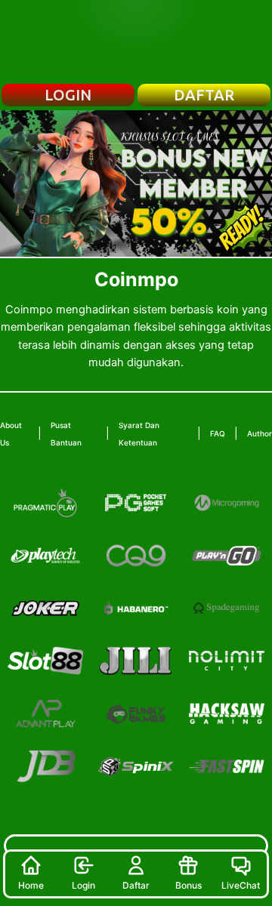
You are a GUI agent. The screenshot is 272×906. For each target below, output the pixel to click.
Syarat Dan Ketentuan (139, 434)
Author (259, 433)
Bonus (188, 885)
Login (83, 885)
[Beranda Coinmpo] (136, 41)
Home (31, 885)
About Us (11, 434)
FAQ (217, 433)
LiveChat (240, 885)
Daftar (136, 885)
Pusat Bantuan (66, 434)
